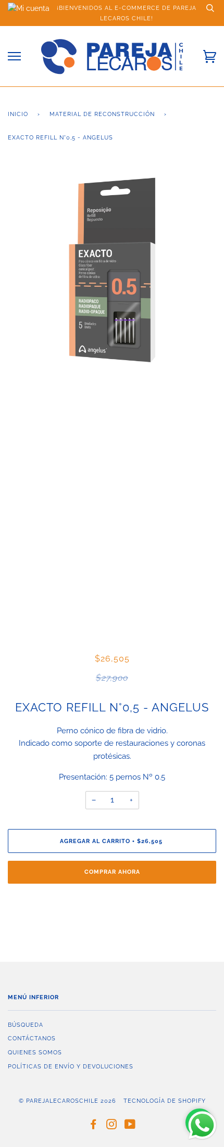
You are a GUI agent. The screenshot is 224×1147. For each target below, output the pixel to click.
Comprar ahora (112, 871)
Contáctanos (32, 1038)
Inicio (18, 114)
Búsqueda (25, 1024)
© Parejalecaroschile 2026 (67, 1100)
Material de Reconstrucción (102, 114)
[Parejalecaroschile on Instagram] (111, 1126)
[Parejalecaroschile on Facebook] (93, 1126)
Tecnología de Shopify (164, 1100)
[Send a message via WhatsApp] (202, 1125)
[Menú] (14, 56)
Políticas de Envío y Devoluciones (70, 1066)
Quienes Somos (35, 1052)
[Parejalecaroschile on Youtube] (130, 1126)
